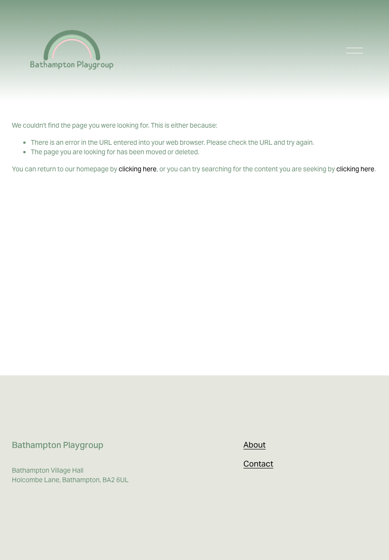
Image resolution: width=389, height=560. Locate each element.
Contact (258, 463)
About (254, 444)
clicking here (138, 169)
